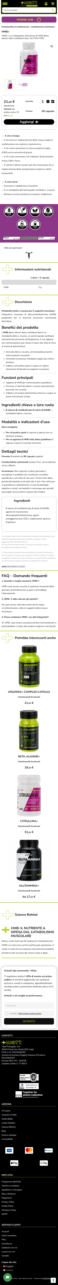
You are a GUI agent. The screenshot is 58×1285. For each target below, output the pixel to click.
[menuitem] (8, 1266)
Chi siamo (6, 1110)
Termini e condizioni (10, 1185)
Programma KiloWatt (11, 1181)
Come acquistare (9, 1235)
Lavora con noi (8, 1251)
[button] (51, 46)
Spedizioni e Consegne (12, 1189)
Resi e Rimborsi (8, 1193)
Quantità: (29, 101)
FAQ (4, 1239)
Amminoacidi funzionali (43, 27)
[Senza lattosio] (22, 224)
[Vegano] (22, 211)
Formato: (29, 111)
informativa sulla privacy (29, 1013)
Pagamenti (6, 1198)
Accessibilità (7, 1139)
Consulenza (7, 1243)
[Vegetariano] (35, 211)
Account (5, 1231)
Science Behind (9, 1127)
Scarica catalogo (9, 1135)
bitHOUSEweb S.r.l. (49, 1278)
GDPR (4, 1214)
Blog (4, 1131)
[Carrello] (52, 3)
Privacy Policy (8, 1202)
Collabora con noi (9, 1247)
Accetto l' (25, 1013)
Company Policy (9, 1210)
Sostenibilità (7, 1118)
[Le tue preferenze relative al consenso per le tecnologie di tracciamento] (53, 1280)
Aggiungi (27, 122)
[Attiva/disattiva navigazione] (5, 3)
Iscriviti (29, 1021)
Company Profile (9, 1114)
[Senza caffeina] (48, 211)
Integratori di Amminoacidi (15, 27)
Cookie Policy (7, 1206)
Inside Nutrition (8, 1123)
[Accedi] (46, 3)
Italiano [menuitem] (9, 1270)
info (10, 115)
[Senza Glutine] (9, 211)
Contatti (5, 1255)
